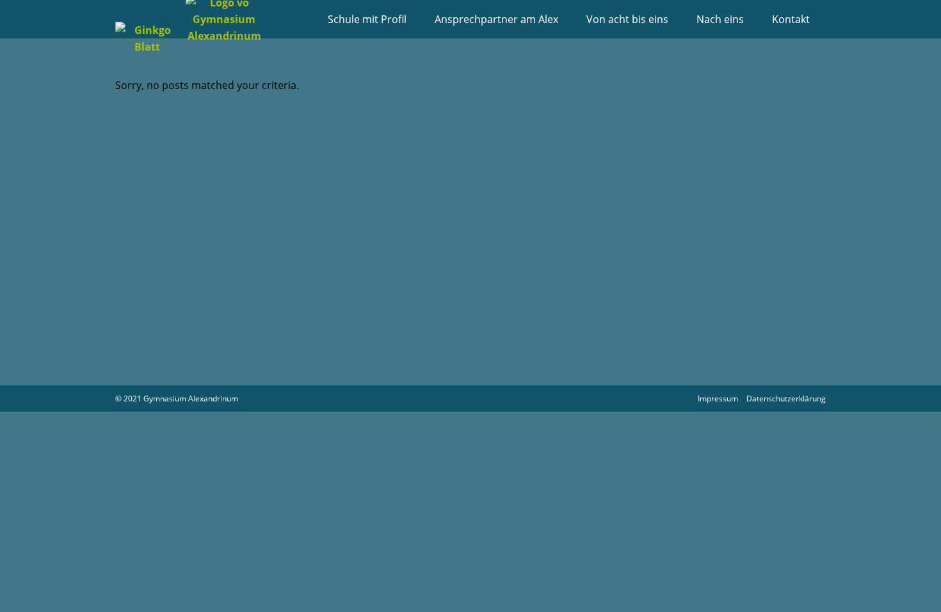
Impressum (718, 398)
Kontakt (791, 19)
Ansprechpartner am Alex (496, 19)
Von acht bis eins (627, 19)
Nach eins (720, 19)
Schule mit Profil (367, 19)
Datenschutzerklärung (786, 398)
